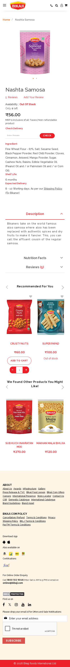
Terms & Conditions (36, 517)
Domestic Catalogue (19, 499)
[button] (33, 78)
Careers (7, 496)
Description (35, 214)
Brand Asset (28, 503)
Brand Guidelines (11, 503)
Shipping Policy (53, 188)
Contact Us (58, 496)
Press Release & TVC (14, 492)
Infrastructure (29, 488)
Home (6, 19)
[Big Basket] (23, 553)
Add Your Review (34, 97)
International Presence (24, 496)
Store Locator (44, 496)
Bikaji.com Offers (55, 492)
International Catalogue (43, 499)
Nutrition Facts (35, 258)
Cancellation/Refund (14, 517)
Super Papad (50, 343)
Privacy (51, 517)
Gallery (41, 488)
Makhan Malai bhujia (50, 443)
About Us (7, 488)
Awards (17, 488)
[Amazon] (4, 553)
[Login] (61, 5)
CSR (5, 499)
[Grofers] (17, 553)
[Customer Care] (51, 6)
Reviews (34, 267)
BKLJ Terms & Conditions (33, 521)
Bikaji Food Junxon (35, 492)
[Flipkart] (11, 553)
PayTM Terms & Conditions (17, 524)
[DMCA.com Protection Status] (13, 594)
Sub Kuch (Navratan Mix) (19, 445)
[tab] (35, 215)
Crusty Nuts (19, 343)
